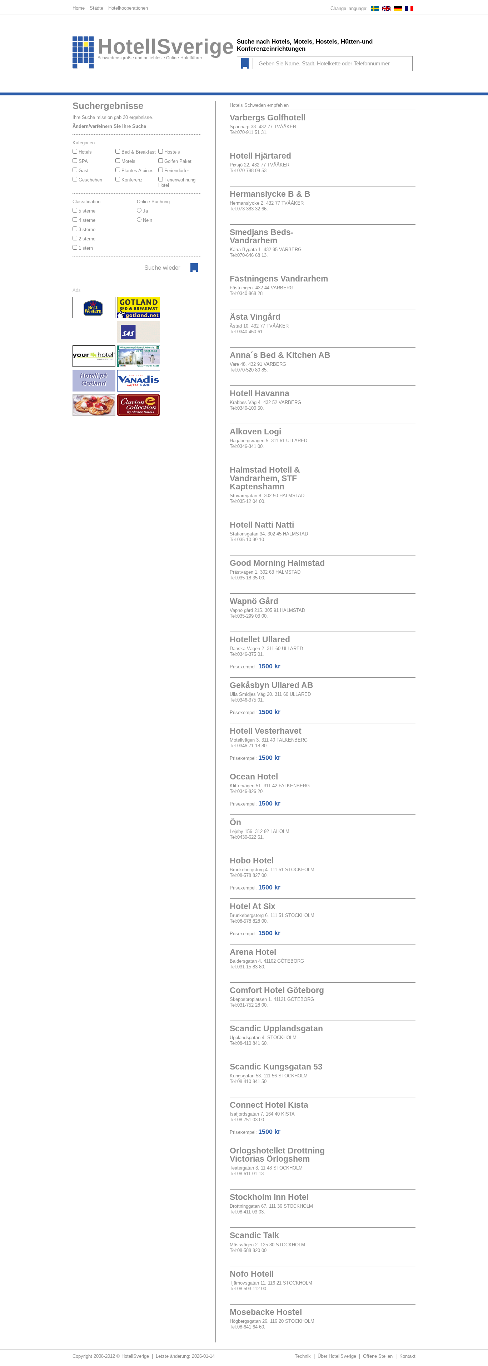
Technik (303, 1356)
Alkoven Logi (255, 431)
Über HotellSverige (337, 1356)
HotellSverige (166, 46)
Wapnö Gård (254, 601)
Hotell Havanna (259, 393)
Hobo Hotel (252, 860)
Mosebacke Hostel (266, 1312)
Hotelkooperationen (128, 8)
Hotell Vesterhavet (266, 731)
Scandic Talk (254, 1235)
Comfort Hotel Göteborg (277, 990)
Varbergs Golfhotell (267, 117)
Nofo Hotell (252, 1273)
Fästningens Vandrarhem (279, 278)
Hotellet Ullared (260, 639)
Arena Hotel (253, 952)
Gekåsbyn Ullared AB (271, 685)
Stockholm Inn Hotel (269, 1197)
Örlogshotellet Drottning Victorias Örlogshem (277, 1154)
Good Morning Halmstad (277, 563)
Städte (96, 8)
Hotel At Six (252, 906)
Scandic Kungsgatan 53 (276, 1066)
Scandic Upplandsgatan (276, 1028)
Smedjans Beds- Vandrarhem (262, 236)
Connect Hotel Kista (269, 1105)
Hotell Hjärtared (260, 155)
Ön (235, 822)
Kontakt (407, 1356)
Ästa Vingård (255, 316)
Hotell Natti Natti (262, 524)
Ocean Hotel (254, 776)
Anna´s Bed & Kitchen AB (280, 355)
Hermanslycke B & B (270, 194)
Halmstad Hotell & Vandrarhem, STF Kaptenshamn (265, 478)
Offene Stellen (378, 1356)
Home (79, 8)
